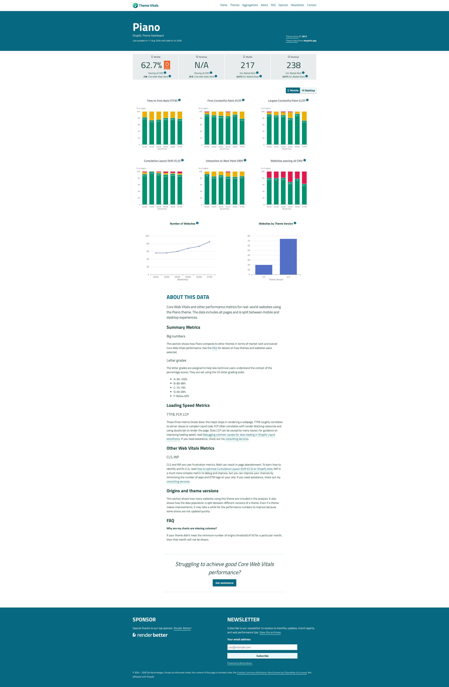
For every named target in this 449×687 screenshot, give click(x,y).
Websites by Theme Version (276, 223)
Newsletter (297, 5)
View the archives (270, 632)
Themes (234, 5)
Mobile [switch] (294, 90)
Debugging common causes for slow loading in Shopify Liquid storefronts (221, 436)
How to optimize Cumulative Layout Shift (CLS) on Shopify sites (235, 469)
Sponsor (283, 5)
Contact (311, 5)
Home (223, 5)
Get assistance (224, 583)
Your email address (239, 639)
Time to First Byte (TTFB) (162, 100)
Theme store (292, 36)
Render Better (182, 628)
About (264, 5)
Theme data (292, 40)
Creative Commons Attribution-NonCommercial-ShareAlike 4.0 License (272, 672)
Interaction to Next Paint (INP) (224, 161)
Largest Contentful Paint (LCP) (286, 100)
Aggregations (250, 5)
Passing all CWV (155, 73)
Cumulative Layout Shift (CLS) (162, 161)
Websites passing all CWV (287, 161)
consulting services (237, 439)
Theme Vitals (148, 5)
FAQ (273, 5)
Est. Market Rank (247, 73)
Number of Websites (182, 223)
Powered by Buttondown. (239, 663)
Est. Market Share (247, 76)
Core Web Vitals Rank (155, 76)
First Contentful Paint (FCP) (224, 100)
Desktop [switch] (309, 90)
